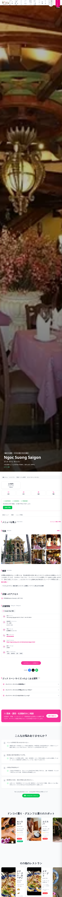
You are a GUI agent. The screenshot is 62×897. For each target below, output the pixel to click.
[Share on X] (33, 670)
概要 (12, 515)
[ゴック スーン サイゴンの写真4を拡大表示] (38, 556)
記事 (42, 2)
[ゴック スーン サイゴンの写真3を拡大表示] (53, 541)
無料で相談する (52, 716)
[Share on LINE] (36, 670)
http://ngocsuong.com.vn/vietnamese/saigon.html (21, 642)
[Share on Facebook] (29, 670)
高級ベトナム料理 (21, 477)
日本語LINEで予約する (32, 795)
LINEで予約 (8, 507)
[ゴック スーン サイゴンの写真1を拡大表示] (16, 549)
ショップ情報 (19, 515)
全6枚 (58, 530)
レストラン (12, 477)
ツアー (39, 2)
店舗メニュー (5, 515)
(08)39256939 (10, 636)
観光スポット (30, 2)
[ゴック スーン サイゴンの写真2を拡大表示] (38, 541)
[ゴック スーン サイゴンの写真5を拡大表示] (53, 556)
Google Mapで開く (9, 611)
